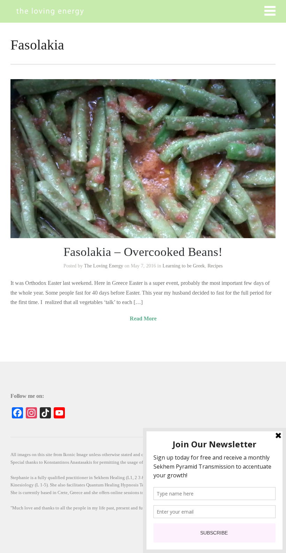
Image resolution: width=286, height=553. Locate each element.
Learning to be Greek (184, 265)
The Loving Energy (103, 265)
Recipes (215, 265)
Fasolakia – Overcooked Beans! (143, 252)
